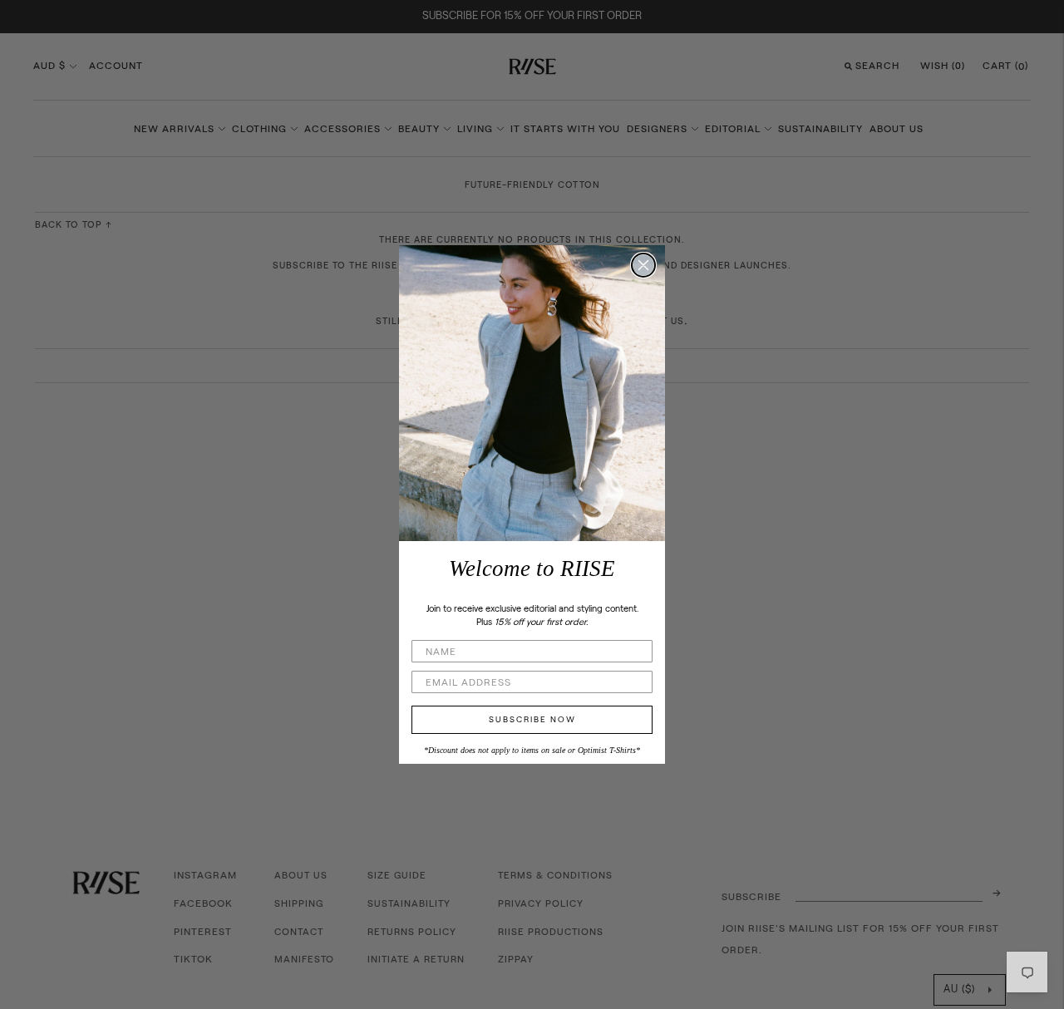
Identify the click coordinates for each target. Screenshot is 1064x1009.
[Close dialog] (643, 265)
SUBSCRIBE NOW (532, 720)
